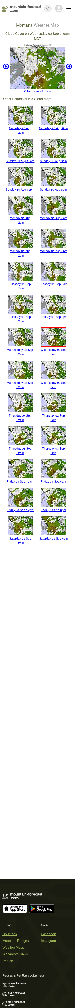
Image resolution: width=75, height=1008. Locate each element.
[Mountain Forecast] (21, 8)
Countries (9, 933)
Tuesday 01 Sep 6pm (53, 317)
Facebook (48, 933)
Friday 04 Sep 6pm (53, 510)
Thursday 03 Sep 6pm (53, 450)
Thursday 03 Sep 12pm (20, 450)
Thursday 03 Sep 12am (20, 417)
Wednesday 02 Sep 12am (20, 352)
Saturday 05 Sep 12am (20, 540)
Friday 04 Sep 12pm (20, 510)
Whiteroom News (15, 954)
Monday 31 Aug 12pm (20, 253)
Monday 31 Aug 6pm (53, 251)
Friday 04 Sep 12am (20, 481)
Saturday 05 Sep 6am (53, 538)
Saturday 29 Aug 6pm (53, 128)
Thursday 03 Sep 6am (53, 417)
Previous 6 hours (6, 66)
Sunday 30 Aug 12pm (20, 189)
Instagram (48, 940)
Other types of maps (37, 91)
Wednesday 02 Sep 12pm (20, 384)
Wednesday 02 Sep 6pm (53, 384)
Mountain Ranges (15, 940)
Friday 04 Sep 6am (53, 481)
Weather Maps (13, 947)
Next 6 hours (68, 66)
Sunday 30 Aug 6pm (53, 189)
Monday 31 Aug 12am (20, 220)
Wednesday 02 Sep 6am (53, 352)
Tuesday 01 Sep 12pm (20, 319)
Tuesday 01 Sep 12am (20, 286)
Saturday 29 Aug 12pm (20, 130)
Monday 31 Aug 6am (53, 218)
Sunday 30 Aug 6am (53, 161)
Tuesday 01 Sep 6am (53, 284)
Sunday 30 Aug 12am (20, 161)
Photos (7, 960)
